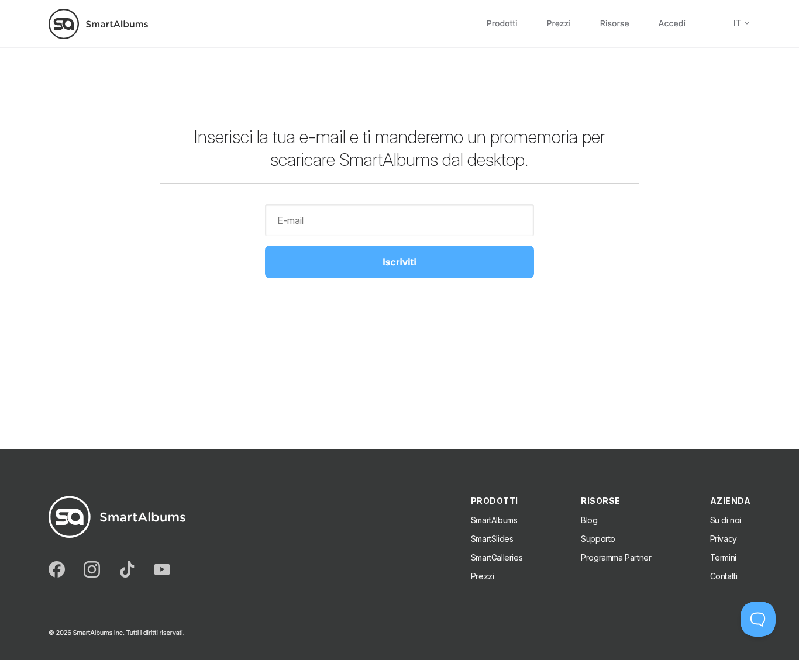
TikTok (127, 569)
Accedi (672, 24)
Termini (723, 557)
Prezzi (559, 24)
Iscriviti (399, 262)
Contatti (724, 576)
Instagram (92, 569)
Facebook (57, 569)
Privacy (723, 539)
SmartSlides (492, 539)
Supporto (598, 539)
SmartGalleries (496, 557)
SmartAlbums (494, 520)
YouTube (162, 569)
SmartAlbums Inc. (98, 632)
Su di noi (725, 520)
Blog (589, 520)
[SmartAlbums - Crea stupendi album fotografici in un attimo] (98, 23)
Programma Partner (616, 557)
